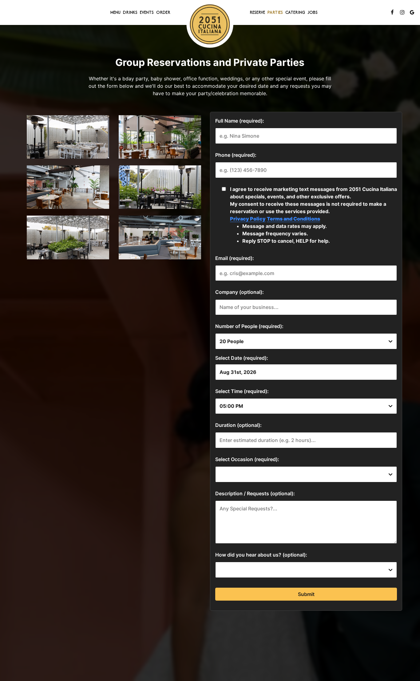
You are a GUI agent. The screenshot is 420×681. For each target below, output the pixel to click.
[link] (210, 24)
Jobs (312, 12)
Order (163, 12)
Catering (295, 12)
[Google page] (412, 12)
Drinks (130, 12)
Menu (115, 12)
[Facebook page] (392, 12)
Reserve (257, 12)
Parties (275, 12)
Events (147, 12)
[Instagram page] (402, 12)
